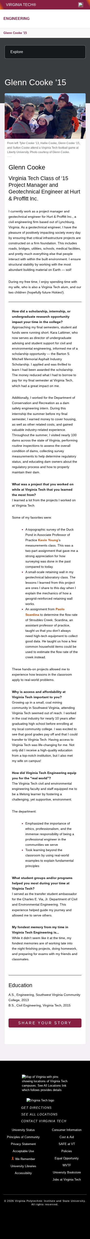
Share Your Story (45, 1023)
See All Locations (40, 1114)
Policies (66, 1151)
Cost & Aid (67, 1137)
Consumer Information (66, 1130)
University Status (23, 1130)
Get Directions (38, 1107)
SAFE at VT (67, 1144)
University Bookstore (67, 1172)
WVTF (67, 1165)
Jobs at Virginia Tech (67, 1179)
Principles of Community (23, 1137)
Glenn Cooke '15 (15, 33)
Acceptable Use (23, 1151)
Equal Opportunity (67, 1158)
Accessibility (23, 1173)
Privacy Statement (23, 1144)
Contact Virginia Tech (45, 1121)
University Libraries (23, 1166)
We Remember (25, 1159)
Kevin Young (48, 540)
